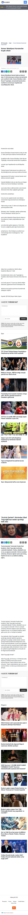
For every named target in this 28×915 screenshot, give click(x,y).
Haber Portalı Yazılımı (8, 912)
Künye (9, 901)
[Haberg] (5, 2)
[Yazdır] (11, 71)
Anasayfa (5, 43)
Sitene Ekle (13, 903)
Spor (10, 43)
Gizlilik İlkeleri (21, 901)
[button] (21, 71)
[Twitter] (4, 71)
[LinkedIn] (6, 71)
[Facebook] (2, 71)
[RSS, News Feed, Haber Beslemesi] (14, 907)
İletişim (14, 901)
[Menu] (25, 2)
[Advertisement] (14, 26)
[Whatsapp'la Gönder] (9, 71)
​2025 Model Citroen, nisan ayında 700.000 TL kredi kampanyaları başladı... (16, 7)
